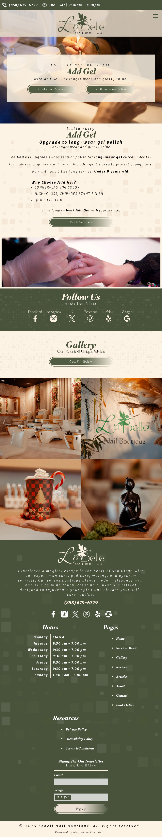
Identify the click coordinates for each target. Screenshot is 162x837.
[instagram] (64, 614)
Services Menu (126, 648)
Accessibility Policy (79, 739)
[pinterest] (86, 614)
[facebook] (53, 614)
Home (120, 639)
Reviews (122, 667)
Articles (121, 677)
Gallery (121, 658)
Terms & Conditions (80, 748)
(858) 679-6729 (23, 5)
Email (58, 775)
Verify (58, 790)
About (120, 686)
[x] (75, 614)
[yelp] (97, 614)
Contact (122, 696)
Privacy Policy (76, 729)
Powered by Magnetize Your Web (79, 832)
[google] (108, 614)
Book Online (125, 705)
